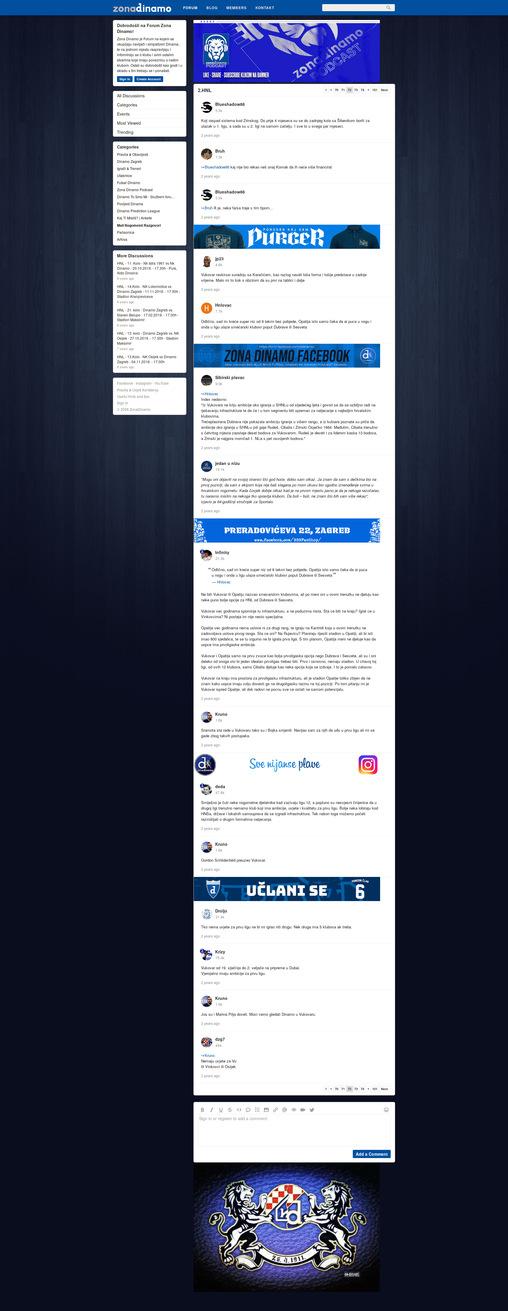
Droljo (221, 911)
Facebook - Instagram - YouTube (143, 383)
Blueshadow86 (230, 104)
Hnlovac (223, 305)
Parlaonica (125, 232)
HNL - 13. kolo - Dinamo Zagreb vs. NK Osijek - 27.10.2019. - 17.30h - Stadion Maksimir (148, 338)
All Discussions (131, 96)
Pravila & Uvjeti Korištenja (137, 389)
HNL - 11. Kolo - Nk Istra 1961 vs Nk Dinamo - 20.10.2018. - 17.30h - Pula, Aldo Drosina (147, 268)
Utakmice (124, 175)
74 (362, 90)
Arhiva (122, 239)
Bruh (220, 151)
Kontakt (264, 7)
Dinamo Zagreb (129, 161)
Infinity (222, 552)
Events (123, 114)
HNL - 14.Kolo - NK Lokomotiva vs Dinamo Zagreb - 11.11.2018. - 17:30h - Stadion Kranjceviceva (148, 291)
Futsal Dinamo (128, 182)
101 (374, 90)
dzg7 (220, 1039)
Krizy (220, 952)
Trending (125, 132)
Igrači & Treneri (129, 168)
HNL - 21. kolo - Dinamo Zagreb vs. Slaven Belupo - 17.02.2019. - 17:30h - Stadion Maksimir (148, 315)
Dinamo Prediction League (138, 210)
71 (343, 90)
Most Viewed (129, 123)
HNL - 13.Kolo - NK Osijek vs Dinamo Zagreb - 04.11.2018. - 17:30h (146, 359)
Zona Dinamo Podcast (135, 189)
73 (356, 90)
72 (349, 90)
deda (220, 786)
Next (384, 90)
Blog (212, 7)
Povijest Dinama (130, 203)
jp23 (219, 258)
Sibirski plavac (230, 377)
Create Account (149, 79)
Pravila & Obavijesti (132, 154)
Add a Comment (372, 1154)
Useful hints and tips (133, 396)
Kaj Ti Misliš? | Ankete (134, 217)
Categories (127, 105)
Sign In (124, 79)
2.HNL (205, 90)
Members (236, 7)
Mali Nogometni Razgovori (139, 225)
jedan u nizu (227, 463)
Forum (190, 7)
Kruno (221, 714)
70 (336, 90)
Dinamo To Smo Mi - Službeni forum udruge (146, 196)
